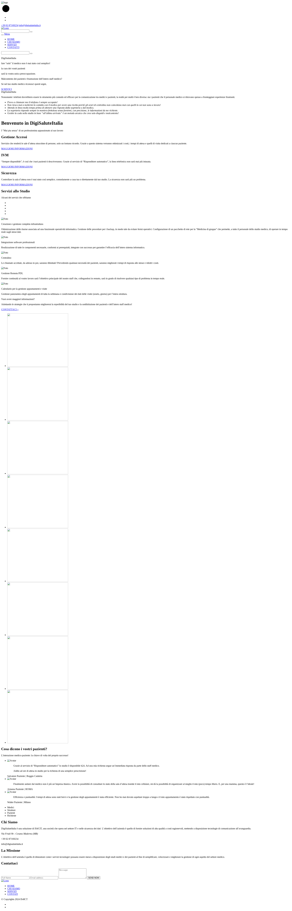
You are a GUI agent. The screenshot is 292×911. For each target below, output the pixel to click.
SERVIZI (12, 44)
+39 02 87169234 (9, 25)
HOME (11, 39)
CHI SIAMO (13, 42)
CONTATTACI (10, 309)
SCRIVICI (6, 89)
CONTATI (12, 894)
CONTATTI (13, 47)
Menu (7, 34)
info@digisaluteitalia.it (30, 25)
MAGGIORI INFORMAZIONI (17, 148)
